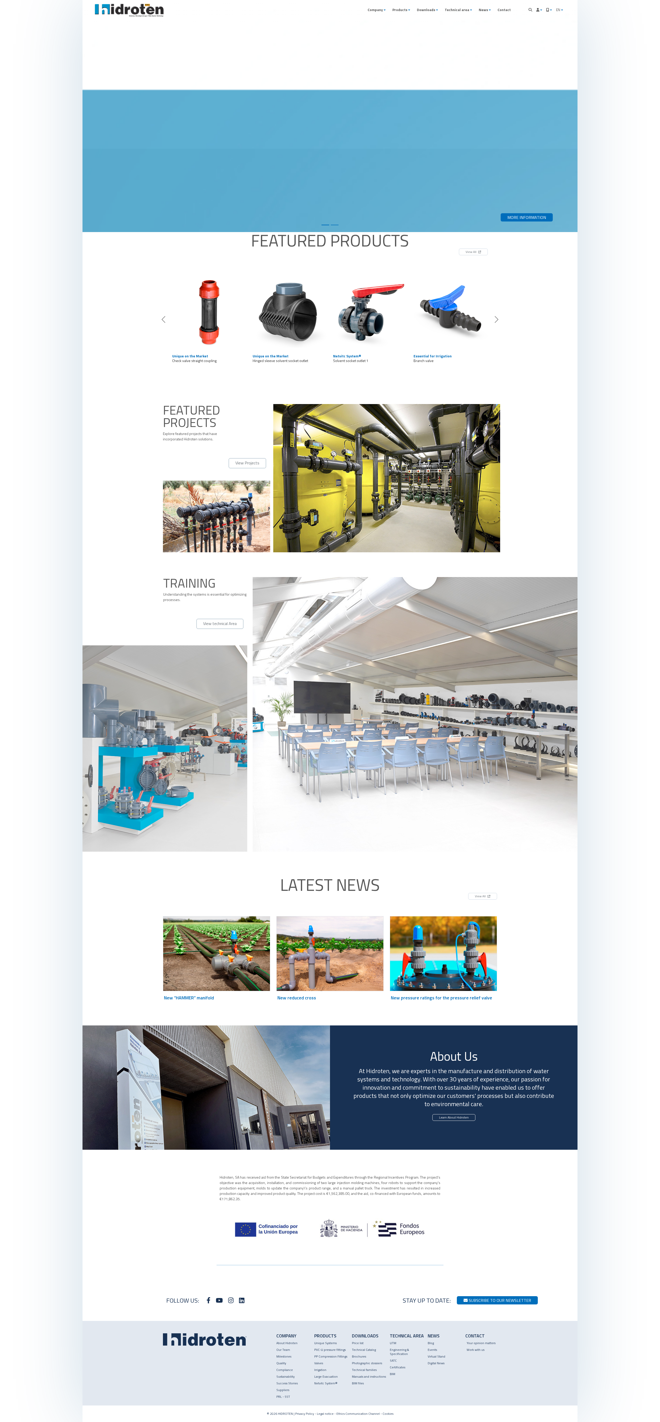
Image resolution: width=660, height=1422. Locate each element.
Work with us (475, 1349)
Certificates (397, 1367)
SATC (393, 1360)
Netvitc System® (325, 1383)
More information (526, 217)
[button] (377, 9)
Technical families (364, 1369)
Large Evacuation (326, 1376)
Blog (431, 1343)
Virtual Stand (436, 1356)
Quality (281, 1363)
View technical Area (220, 623)
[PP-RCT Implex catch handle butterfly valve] (209, 310)
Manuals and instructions (369, 1376)
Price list (358, 1343)
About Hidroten (287, 1343)
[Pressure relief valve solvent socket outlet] (370, 310)
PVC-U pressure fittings (330, 1349)
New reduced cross (296, 997)
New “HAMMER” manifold (189, 997)
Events (432, 1349)
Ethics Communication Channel (358, 1413)
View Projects (247, 463)
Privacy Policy (304, 1413)
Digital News (436, 1363)
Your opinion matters (481, 1343)
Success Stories (287, 1383)
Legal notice (325, 1413)
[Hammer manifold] (325, 225)
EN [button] (558, 9)
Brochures (359, 1356)
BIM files (358, 1383)
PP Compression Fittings (330, 1356)
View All (471, 251)
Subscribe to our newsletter (499, 1300)
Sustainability (285, 1376)
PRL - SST (283, 1396)
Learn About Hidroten (454, 1117)
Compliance (284, 1369)
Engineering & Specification (399, 1351)
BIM (392, 1373)
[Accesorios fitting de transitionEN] (335, 225)
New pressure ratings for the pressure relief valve (441, 997)
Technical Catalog (364, 1349)
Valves (318, 1363)
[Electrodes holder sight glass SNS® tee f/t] (451, 310)
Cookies (388, 1413)
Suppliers (282, 1389)
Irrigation (320, 1369)
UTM (393, 1343)
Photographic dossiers (367, 1363)
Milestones (283, 1356)
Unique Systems (325, 1343)
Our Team (283, 1349)
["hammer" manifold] (290, 310)
